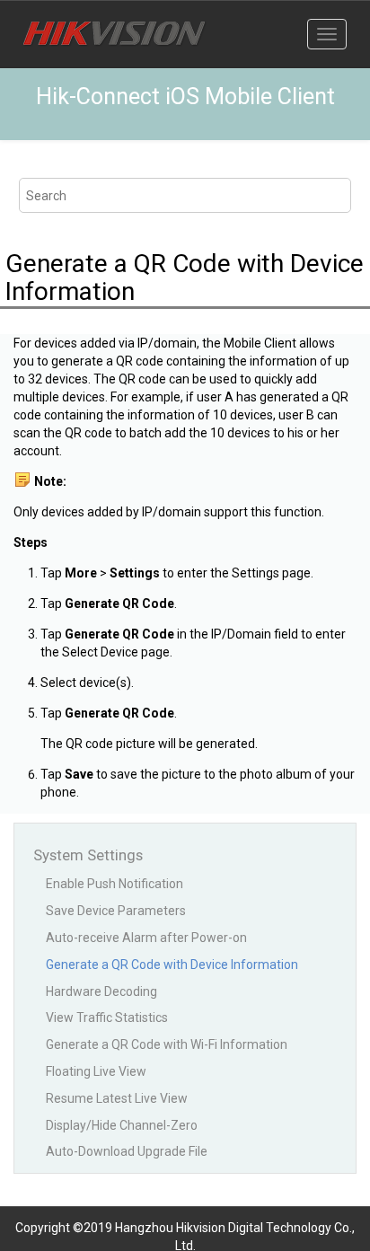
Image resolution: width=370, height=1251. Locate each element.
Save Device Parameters (116, 910)
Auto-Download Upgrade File (126, 1151)
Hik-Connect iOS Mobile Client (185, 97)
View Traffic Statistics (107, 1017)
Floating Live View (96, 1071)
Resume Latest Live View (117, 1098)
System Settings (88, 855)
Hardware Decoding (101, 991)
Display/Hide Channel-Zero (122, 1125)
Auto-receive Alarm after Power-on (146, 937)
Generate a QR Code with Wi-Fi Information (166, 1044)
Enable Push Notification (114, 884)
